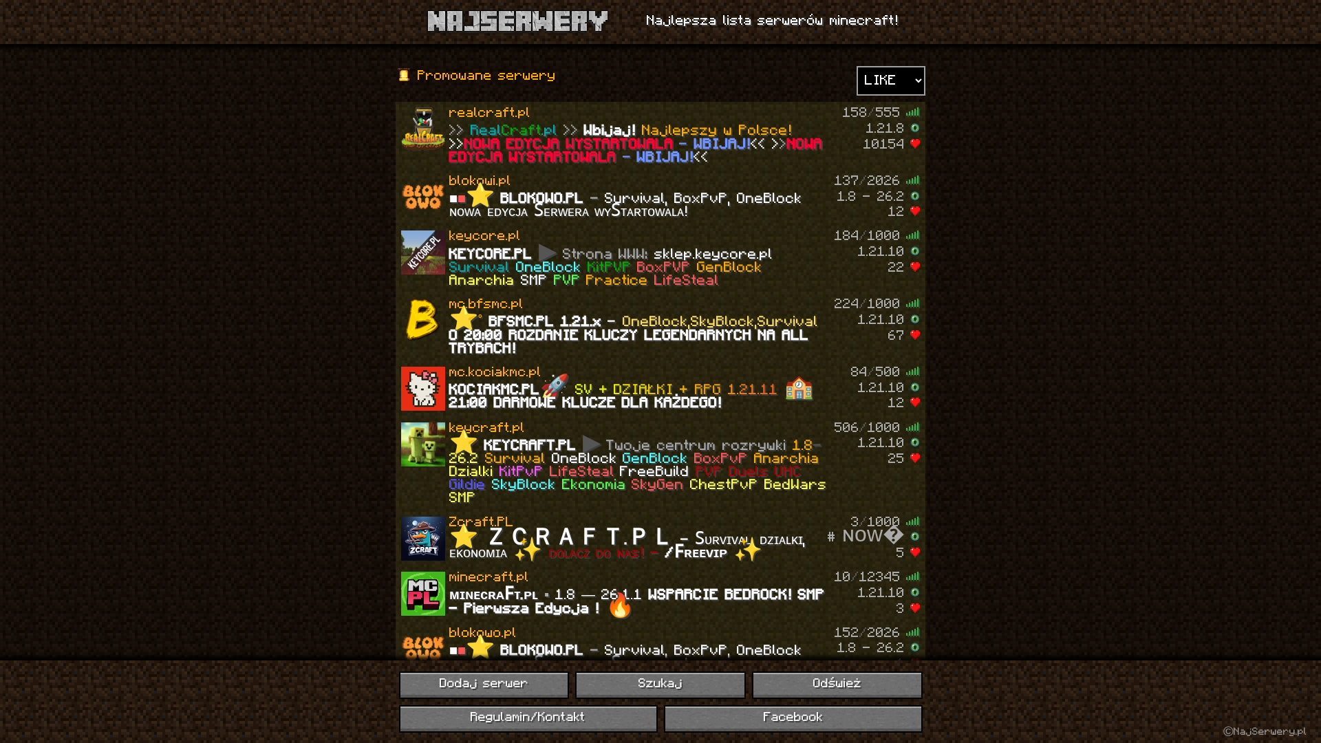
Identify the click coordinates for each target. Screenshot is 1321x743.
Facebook (793, 718)
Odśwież (837, 684)
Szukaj (660, 684)
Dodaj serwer (484, 684)
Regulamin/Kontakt (528, 718)
